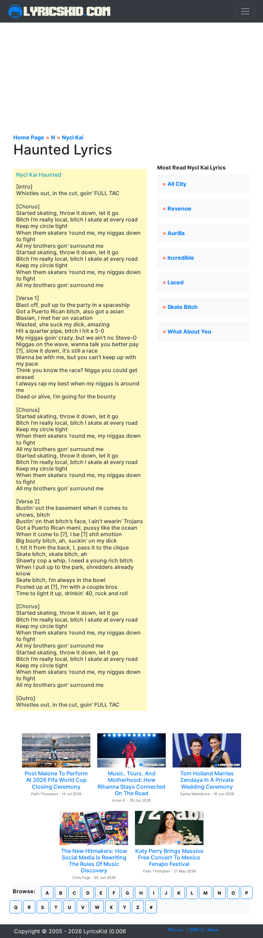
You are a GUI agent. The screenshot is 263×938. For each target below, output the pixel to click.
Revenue (179, 208)
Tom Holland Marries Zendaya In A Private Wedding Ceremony (207, 780)
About (212, 929)
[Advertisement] (131, 74)
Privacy (176, 929)
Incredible (180, 257)
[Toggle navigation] (245, 11)
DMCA (196, 929)
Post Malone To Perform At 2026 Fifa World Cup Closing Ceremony (56, 780)
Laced (175, 282)
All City (176, 183)
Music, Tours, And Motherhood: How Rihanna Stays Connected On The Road (131, 783)
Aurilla (176, 233)
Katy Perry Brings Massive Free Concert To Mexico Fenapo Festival (169, 857)
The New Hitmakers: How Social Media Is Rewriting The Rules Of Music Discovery (94, 860)
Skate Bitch (182, 306)
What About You (189, 331)
